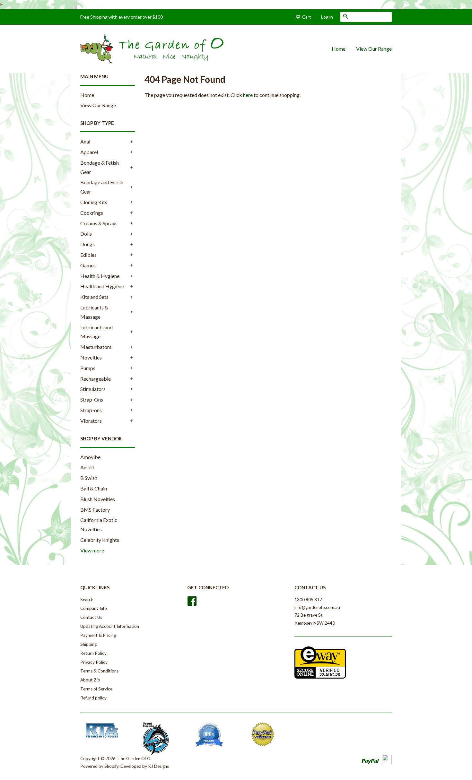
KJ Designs (158, 766)
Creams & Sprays (99, 223)
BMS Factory (95, 510)
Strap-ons (91, 410)
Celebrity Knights (99, 540)
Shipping (88, 644)
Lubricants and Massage (96, 332)
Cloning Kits (93, 202)
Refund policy (93, 697)
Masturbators (95, 347)
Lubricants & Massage (94, 312)
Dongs (87, 244)
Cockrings (91, 213)
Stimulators (93, 389)
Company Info (93, 608)
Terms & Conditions (99, 670)
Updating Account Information (109, 626)
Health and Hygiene (102, 286)
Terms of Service (96, 688)
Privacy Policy (94, 662)
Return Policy (93, 653)
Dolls (86, 233)
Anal (85, 141)
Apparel (89, 152)
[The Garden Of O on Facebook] (192, 603)
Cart (306, 17)
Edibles (88, 255)
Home (338, 49)
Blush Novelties (97, 499)
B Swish (88, 478)
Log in (327, 17)
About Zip (90, 679)
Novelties (91, 357)
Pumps (87, 368)
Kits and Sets (94, 297)
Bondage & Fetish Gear (99, 167)
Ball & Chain (93, 488)
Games (88, 265)
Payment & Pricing (98, 635)
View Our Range (374, 49)
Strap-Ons (91, 399)
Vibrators (91, 421)
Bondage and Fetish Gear (101, 187)
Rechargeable (95, 379)
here (248, 95)
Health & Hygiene (99, 276)
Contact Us (91, 617)
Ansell (87, 467)
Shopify (111, 766)
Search (86, 599)
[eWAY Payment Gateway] (320, 677)
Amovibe (90, 457)
